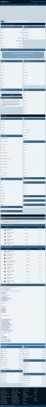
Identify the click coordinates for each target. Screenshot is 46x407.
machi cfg (26, 357)
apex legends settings (10, 262)
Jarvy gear (26, 371)
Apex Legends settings (6, 359)
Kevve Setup (26, 32)
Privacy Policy (36, 400)
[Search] (42, 1)
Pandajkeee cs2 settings (10, 242)
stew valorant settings (4, 403)
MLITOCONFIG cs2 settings (16, 392)
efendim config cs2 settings (16, 400)
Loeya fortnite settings (10, 254)
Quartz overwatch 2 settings (5, 393)
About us (35, 397)
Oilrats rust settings (3, 400)
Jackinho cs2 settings (10, 267)
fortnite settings (9, 255)
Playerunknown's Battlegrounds (27, 396)
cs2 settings (8, 230)
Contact (35, 399)
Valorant (24, 392)
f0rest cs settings (3, 395)
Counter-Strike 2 (25, 397)
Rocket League (25, 403)
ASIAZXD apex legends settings (5, 396)
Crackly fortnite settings (15, 403)
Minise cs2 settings (15, 393)
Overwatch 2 (25, 400)
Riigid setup (4, 379)
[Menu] (44, 2)
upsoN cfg (26, 351)
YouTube (35, 392)
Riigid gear (26, 369)
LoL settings (4, 355)
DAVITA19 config (27, 380)
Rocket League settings (6, 368)
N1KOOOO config (27, 376)
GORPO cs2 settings (10, 229)
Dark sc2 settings (14, 395)
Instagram (35, 395)
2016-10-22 (20, 43)
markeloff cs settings (4, 392)
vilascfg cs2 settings (10, 232)
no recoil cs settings (4, 399)
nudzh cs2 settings (10, 274)
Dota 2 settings (5, 357)
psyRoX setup (4, 373)
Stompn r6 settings (3, 397)
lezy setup (4, 377)
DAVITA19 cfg (27, 355)
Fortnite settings (5, 351)
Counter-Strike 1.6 (25, 395)
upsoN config (27, 382)
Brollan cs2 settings (10, 277)
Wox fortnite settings (10, 264)
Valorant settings (5, 353)
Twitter (35, 393)
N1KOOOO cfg (27, 353)
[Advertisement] (23, 12)
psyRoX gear (27, 362)
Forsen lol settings (10, 257)
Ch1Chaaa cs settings (15, 396)
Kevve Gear (26, 29)
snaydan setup (5, 375)
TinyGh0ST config (27, 378)
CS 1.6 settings (5, 366)
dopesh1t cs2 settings (10, 239)
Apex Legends (25, 393)
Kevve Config (26, 35)
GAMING (6, 2)
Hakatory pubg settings (15, 397)
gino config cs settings (15, 399)
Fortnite (24, 399)
